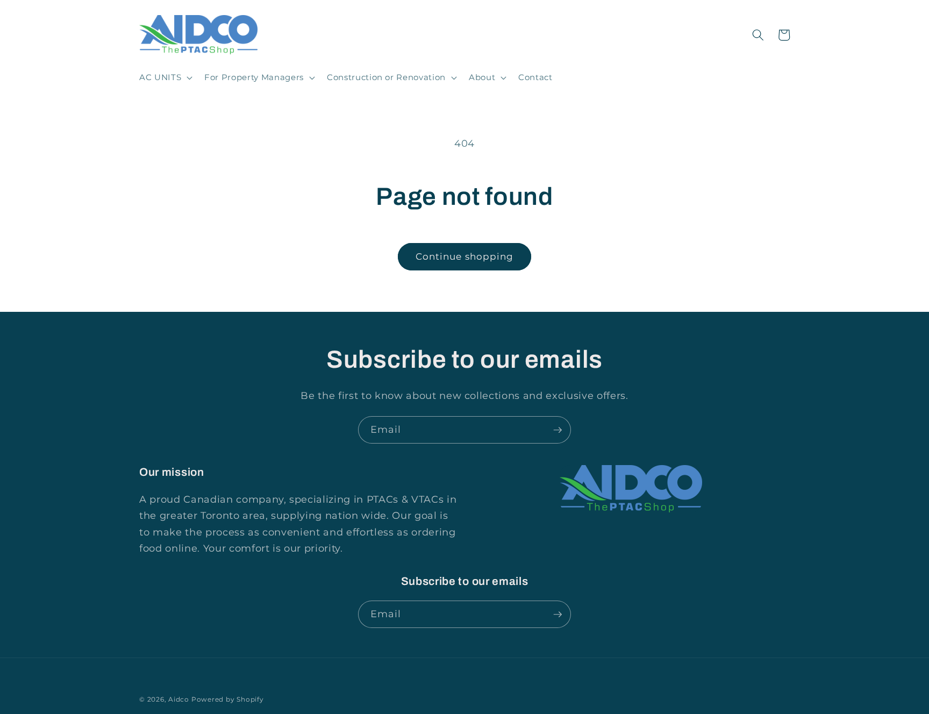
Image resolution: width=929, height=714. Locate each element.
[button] (164, 77)
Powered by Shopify (227, 699)
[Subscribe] (557, 430)
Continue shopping (465, 256)
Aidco (178, 699)
